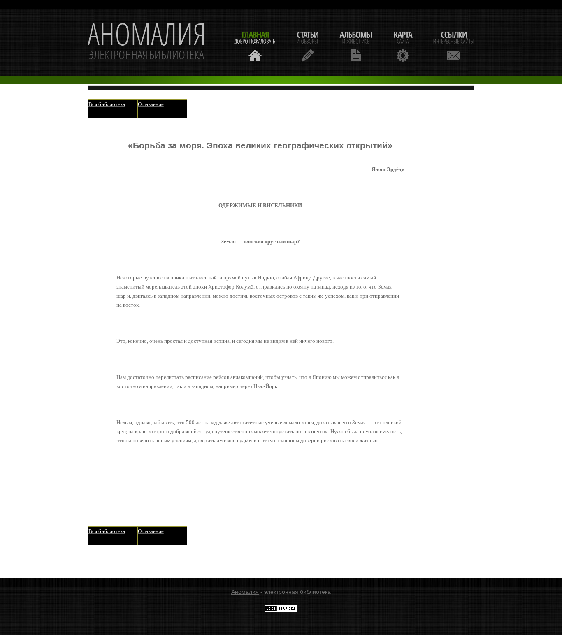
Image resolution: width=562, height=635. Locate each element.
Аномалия (245, 592)
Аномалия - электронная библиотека (147, 42)
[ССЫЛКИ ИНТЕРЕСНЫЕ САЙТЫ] (453, 45)
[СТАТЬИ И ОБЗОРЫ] (307, 45)
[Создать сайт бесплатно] (281, 610)
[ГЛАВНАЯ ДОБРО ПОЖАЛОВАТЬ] (255, 45)
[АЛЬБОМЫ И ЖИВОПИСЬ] (355, 45)
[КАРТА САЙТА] (402, 45)
